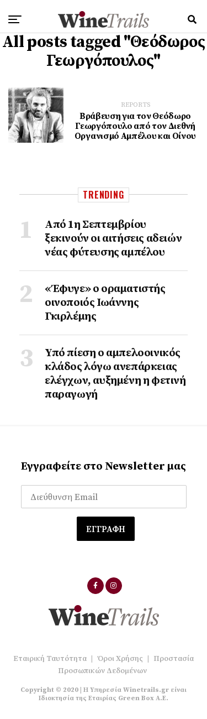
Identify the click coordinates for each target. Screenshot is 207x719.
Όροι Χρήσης (120, 659)
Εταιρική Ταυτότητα (50, 659)
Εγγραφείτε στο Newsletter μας (103, 466)
